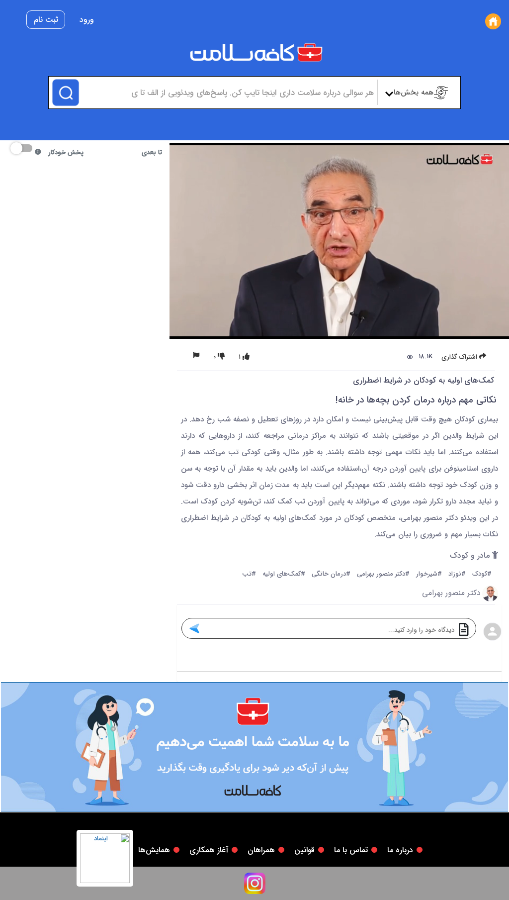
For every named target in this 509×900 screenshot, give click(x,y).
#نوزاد (457, 574)
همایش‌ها (154, 850)
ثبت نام (46, 19)
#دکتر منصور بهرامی (383, 574)
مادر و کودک (471, 556)
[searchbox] (226, 92)
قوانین (304, 850)
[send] (193, 628)
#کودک (482, 574)
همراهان (261, 850)
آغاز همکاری (208, 850)
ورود (87, 19)
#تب (249, 574)
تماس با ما (351, 850)
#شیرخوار (429, 574)
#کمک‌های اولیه (283, 574)
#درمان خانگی (331, 574)
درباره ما (400, 850)
